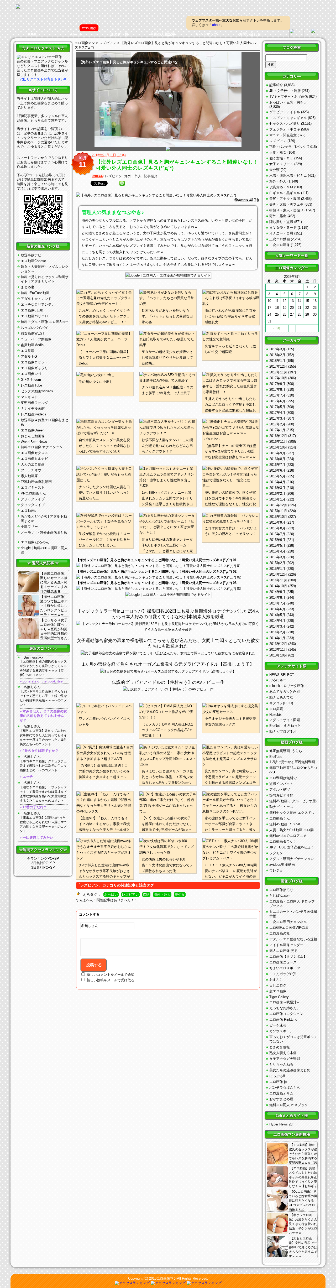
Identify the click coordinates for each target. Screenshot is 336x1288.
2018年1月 (277, 361)
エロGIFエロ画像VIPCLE (288, 928)
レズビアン (113, 176)
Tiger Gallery (279, 997)
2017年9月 (277, 384)
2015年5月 (277, 545)
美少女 (180, 894)
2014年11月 (278, 580)
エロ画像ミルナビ (34, 459)
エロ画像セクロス (34, 453)
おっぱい (111, 894)
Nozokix (275, 715)
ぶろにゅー (277, 680)
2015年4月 (277, 551)
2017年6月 (277, 401)
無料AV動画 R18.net (284, 824)
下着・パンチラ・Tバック (287, 147)
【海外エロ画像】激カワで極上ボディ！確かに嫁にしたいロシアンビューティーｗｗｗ (53, 606)
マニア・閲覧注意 (283, 135)
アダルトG (29, 356)
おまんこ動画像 (33, 436)
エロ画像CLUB (32, 310)
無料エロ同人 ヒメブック (288, 1105)
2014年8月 (277, 597)
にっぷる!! (277, 1076)
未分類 (274, 170)
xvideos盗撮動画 (282, 865)
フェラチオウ (31, 470)
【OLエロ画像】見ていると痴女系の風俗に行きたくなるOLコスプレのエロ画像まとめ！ (303, 1200)
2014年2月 (277, 632)
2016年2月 (277, 494)
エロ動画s (28, 511)
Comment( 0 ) (247, 200)
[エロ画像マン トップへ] (18, 7)
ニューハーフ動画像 (36, 339)
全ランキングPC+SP (43, 859)
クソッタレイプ (33, 499)
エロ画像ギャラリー (36, 368)
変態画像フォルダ (34, 403)
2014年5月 (277, 615)
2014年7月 (277, 603)
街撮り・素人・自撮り (286, 210)
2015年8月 (277, 528)
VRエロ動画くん (33, 493)
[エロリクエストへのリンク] (39, 57)
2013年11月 (278, 649)
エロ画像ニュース (283, 962)
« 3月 (277, 328)
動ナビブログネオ (283, 731)
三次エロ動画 (279, 239)
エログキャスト (33, 487)
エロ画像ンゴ (31, 374)
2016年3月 (277, 488)
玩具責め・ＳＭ (281, 187)
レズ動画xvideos (33, 414)
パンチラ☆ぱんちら (284, 1087)
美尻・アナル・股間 (284, 199)
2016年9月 (277, 453)
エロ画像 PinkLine (283, 1019)
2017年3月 (277, 418)
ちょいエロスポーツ (284, 968)
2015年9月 (277, 522)
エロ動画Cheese (33, 261)
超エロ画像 (277, 991)
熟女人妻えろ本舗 (283, 1053)
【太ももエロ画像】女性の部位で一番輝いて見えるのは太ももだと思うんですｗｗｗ (303, 1247)
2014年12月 (278, 574)
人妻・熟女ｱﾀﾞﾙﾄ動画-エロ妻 (291, 830)
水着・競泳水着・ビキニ (288, 176)
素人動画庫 (29, 476)
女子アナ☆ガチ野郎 (284, 1059)
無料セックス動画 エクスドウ (292, 813)
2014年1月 (277, 638)
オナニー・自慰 (281, 233)
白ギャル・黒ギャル (284, 193)
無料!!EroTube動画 (35, 293)
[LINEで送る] (122, 183)
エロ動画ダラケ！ (283, 841)
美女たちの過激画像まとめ (289, 1070)
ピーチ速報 (277, 1025)
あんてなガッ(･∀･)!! (284, 691)
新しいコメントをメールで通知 (110, 975)
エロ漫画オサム (281, 1093)
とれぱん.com (280, 896)
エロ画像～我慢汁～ (284, 1002)
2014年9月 (277, 592)
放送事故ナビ (31, 255)
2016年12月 (278, 436)
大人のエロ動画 (33, 464)
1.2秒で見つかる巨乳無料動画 (292, 762)
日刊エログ (277, 985)
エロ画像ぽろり (281, 890)
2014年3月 (277, 626)
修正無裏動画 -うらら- (286, 751)
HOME (32, 34)
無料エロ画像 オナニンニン (42, 447)
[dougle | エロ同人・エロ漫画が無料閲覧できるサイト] (168, 275)
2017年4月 (277, 413)
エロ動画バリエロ (34, 316)
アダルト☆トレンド (36, 299)
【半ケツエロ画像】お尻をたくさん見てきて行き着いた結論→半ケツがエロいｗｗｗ (303, 1224)
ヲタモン (276, 853)
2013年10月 (278, 655)
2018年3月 (277, 349)
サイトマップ (206, 34)
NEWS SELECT (281, 675)
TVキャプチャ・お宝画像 (288, 96)
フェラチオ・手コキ (284, 129)
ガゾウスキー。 (281, 1031)
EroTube (275, 757)
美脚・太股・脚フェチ (286, 204)
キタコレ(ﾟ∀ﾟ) (281, 703)
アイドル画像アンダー (286, 945)
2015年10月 (278, 517)
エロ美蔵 (276, 709)
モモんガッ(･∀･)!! (282, 974)
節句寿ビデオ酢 (281, 795)
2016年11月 (278, 442)
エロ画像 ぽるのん (35, 542)
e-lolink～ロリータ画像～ (288, 686)
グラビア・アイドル (284, 112)
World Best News (34, 442)
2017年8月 (277, 390)
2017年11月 (278, 372)
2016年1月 (277, 499)
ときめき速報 (279, 1047)
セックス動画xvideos (37, 391)
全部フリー (29, 527)
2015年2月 (277, 563)
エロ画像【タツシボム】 (288, 956)
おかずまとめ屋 (281, 1099)
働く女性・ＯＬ (281, 158)
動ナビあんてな (281, 697)
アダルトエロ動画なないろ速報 (293, 939)
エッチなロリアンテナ (38, 304)
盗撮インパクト (281, 784)
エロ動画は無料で (283, 778)
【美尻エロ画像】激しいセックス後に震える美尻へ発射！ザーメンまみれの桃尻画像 (53, 582)
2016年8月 (277, 459)
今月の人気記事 (163, 34)
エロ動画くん (279, 818)
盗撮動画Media (32, 345)
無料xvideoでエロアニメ (288, 836)
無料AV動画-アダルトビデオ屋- (293, 801)
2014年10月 (278, 586)
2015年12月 (278, 505)
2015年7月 (277, 534)
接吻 (146, 894)
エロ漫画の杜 (279, 933)
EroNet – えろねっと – (286, 726)
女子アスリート (281, 164)
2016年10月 (278, 447)
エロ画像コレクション (286, 1014)
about (216, 25)
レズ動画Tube (31, 385)
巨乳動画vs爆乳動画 (36, 482)
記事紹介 (151, 176)
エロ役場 (27, 351)
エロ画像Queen (32, 430)
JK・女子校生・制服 (285, 91)
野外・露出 (277, 216)
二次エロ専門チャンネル (288, 922)
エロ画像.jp (278, 1082)
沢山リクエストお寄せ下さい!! (43, 79)
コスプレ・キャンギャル (288, 118)
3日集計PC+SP (43, 867)
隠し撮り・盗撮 (281, 222)
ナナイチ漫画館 (33, 408)
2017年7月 (277, 395)
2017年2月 (277, 424)
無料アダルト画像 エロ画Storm (45, 322)
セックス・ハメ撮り (284, 124)
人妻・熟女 (277, 152)
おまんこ (276, 980)
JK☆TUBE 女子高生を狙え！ (291, 847)
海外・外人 (132, 176)
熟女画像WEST (32, 333)
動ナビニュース (281, 807)
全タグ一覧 (119, 34)
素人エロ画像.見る (283, 951)
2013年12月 (278, 644)
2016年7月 (277, 465)
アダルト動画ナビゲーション (291, 859)
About (75, 34)
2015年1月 (277, 569)
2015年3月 (277, 557)
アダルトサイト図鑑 (284, 720)
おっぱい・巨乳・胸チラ (288, 102)
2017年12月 (278, 366)
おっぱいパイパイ (34, 328)
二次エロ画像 (279, 245)
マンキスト (29, 397)
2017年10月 (278, 378)
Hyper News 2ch (281, 1124)
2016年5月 (277, 476)
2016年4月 (277, 482)
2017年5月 (277, 407)
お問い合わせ (250, 34)
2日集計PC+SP (43, 863)
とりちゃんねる (281, 1064)
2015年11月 (278, 511)
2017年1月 (277, 430)
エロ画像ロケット (34, 362)
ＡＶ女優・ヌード (283, 228)
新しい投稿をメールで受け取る (110, 980)
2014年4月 (277, 621)
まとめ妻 (27, 287)
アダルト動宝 (279, 789)
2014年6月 (277, 609)
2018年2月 (277, 355)
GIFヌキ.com (31, 380)
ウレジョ (276, 870)
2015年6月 (277, 540)
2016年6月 (277, 470)
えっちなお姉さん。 (284, 1008)
